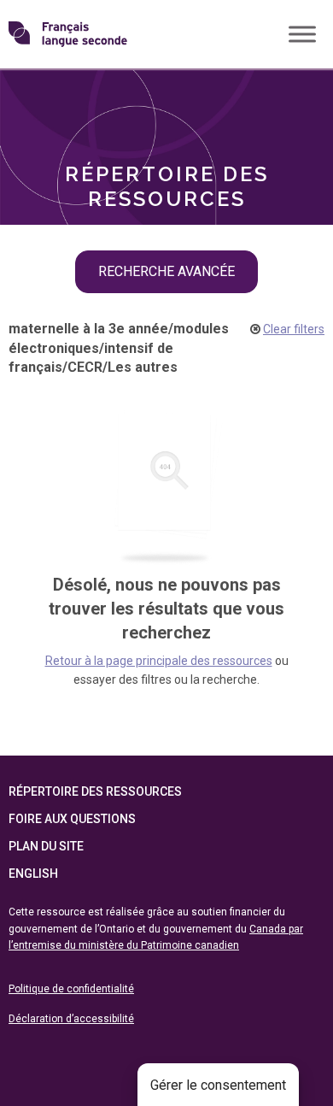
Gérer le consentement (218, 1085)
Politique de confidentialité (71, 989)
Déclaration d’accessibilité (71, 1019)
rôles (51, 96)
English (33, 873)
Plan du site (46, 846)
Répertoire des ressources (95, 791)
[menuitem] (166, 96)
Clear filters (293, 329)
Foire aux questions (72, 819)
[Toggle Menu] (302, 34)
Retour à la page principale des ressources (158, 661)
